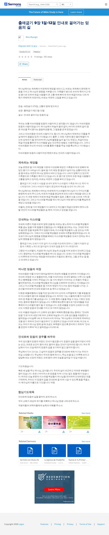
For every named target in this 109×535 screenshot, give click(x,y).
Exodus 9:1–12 (25, 52)
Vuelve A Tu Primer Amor (80, 459)
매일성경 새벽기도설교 (27, 46)
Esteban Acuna (50, 463)
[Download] (39, 431)
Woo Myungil (31, 37)
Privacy (70, 524)
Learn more (76, 12)
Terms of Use (85, 524)
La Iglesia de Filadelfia (54, 459)
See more (86, 413)
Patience (37, 52)
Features (44, 524)
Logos (21, 524)
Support (101, 524)
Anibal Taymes (74, 463)
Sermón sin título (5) (29, 459)
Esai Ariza (24, 463)
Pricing (57, 524)
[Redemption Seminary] (54, 487)
